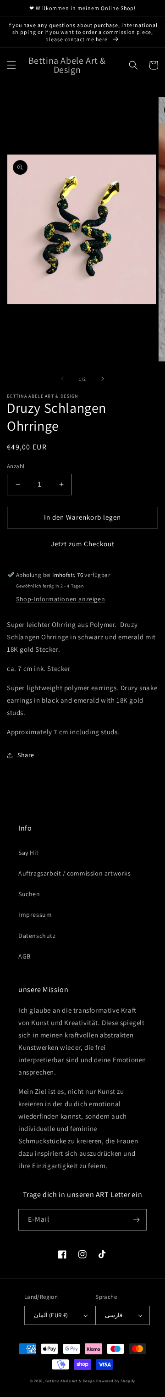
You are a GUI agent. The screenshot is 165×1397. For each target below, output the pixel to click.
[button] (11, 65)
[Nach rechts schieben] (103, 379)
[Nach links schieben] (62, 379)
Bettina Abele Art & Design (70, 1380)
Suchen (29, 894)
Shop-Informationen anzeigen (60, 599)
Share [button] (25, 755)
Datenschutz (37, 935)
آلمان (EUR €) (51, 1315)
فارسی (113, 1315)
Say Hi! (28, 852)
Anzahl (15, 466)
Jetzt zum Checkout (83, 543)
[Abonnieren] (136, 1220)
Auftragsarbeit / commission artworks (74, 873)
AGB (24, 956)
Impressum (35, 914)
